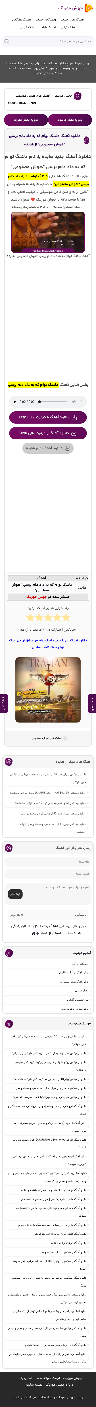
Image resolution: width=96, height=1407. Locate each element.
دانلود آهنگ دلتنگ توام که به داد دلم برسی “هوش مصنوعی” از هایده (44, 140)
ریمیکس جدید (46, 19)
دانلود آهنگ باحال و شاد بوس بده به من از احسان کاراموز (55, 1344)
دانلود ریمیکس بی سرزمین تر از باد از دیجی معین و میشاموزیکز (51, 1088)
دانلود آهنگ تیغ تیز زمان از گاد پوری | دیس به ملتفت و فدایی (53, 1190)
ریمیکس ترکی (80, 963)
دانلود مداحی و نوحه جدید (74, 1008)
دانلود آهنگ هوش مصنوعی (73, 981)
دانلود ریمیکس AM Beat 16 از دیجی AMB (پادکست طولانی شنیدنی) (48, 792)
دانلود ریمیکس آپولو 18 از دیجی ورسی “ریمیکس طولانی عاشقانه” (50, 1079)
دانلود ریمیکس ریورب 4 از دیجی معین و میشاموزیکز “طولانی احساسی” (52, 827)
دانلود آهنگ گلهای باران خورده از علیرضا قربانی (60, 1233)
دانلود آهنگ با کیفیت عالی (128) (44, 433)
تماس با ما (25, 1378)
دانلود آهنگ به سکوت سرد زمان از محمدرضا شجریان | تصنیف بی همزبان (50, 1211)
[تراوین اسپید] (48, 725)
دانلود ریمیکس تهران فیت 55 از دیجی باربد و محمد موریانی (53, 813)
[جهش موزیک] (73, 8)
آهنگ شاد (48, 27)
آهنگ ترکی (69, 27)
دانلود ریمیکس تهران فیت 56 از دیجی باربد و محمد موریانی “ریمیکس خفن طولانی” (48, 778)
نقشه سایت (34, 1384)
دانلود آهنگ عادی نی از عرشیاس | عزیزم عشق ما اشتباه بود (53, 1199)
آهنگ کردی (28, 27)
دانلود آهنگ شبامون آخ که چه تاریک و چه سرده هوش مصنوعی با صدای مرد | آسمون (48, 1126)
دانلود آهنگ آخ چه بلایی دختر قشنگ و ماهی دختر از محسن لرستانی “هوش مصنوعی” (49, 1160)
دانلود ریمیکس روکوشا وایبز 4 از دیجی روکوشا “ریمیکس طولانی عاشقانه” (50, 1066)
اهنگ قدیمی (81, 990)
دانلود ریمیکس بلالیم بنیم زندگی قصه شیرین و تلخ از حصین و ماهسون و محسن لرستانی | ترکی (47, 1298)
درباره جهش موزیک (59, 1384)
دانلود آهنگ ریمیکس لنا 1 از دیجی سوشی (63, 1252)
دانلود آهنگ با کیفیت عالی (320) (44, 417)
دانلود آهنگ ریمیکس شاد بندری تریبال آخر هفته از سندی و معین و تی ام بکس (47, 1332)
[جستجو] (6, 41)
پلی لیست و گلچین (77, 999)
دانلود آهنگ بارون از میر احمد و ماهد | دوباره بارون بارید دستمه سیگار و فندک (47, 1109)
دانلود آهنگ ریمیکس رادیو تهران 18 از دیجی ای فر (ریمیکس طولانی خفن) (49, 1264)
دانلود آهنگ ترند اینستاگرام (73, 972)
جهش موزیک (63, 95)
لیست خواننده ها (47, 1378)
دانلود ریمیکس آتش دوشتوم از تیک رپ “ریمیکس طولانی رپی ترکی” (49, 1053)
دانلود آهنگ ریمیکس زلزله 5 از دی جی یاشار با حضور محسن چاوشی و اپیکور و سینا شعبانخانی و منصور (47, 1357)
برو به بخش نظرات (26, 120)
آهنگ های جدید (72, 19)
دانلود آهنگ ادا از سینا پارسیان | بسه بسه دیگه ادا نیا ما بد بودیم (52, 1224)
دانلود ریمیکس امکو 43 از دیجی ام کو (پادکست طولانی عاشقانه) (50, 803)
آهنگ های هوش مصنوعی (32, 95)
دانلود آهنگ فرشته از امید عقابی (68, 1243)
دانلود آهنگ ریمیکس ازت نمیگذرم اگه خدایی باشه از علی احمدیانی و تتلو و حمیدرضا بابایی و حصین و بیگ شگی (47, 1177)
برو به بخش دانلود (70, 120)
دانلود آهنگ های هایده (44, 448)
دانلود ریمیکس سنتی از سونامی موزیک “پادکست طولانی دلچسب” (49, 1097)
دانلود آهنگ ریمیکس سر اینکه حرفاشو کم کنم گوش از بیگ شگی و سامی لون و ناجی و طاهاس (49, 1315)
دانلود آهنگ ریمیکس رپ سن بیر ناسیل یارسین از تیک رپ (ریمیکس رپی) (49, 1281)
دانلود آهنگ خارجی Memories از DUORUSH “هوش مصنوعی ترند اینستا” (49, 1143)
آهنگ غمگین (21, 19)
